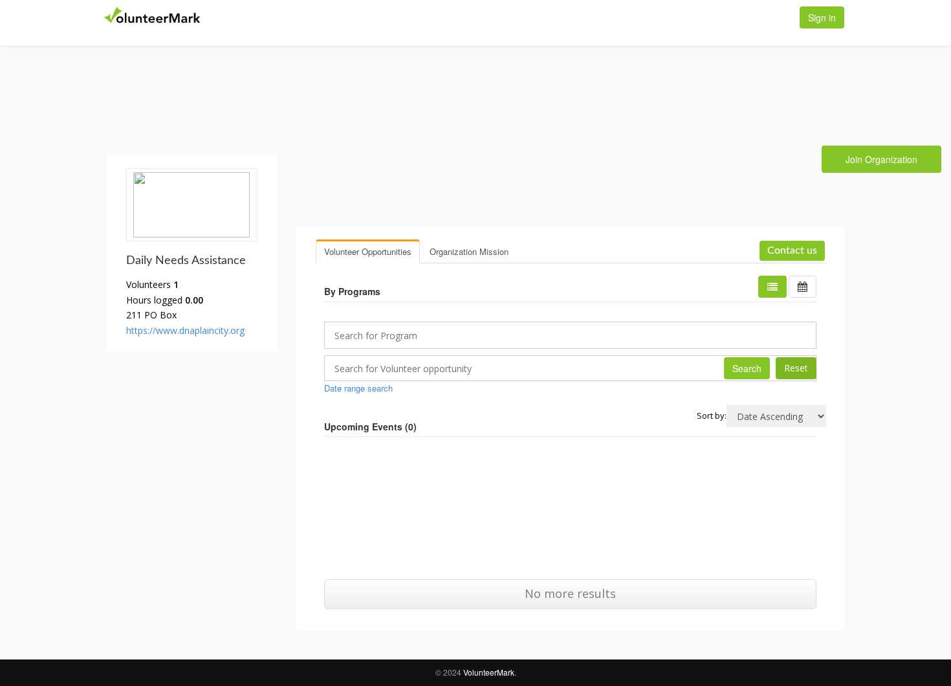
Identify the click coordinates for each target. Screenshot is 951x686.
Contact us (792, 250)
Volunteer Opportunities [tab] (367, 251)
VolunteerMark (488, 672)
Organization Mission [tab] (469, 251)
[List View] (772, 287)
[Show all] (802, 287)
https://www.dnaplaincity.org (185, 330)
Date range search (358, 388)
